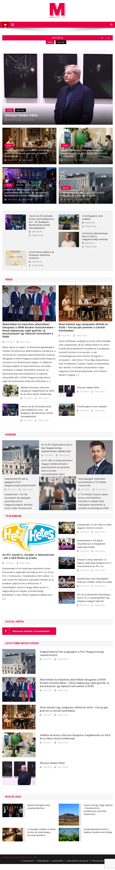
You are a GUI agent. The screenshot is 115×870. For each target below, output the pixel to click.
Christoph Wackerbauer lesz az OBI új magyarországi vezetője (95, 236)
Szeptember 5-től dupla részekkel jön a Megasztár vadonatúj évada (91, 543)
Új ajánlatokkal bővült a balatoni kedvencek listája (98, 831)
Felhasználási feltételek (102, 861)
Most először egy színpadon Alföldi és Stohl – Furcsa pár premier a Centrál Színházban (63, 44)
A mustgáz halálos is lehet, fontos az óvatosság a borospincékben (41, 832)
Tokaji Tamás (28, 120)
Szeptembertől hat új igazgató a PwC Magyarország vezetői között (83, 194)
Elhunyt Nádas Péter (21, 115)
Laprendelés (57, 861)
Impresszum (28, 861)
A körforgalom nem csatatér (92, 217)
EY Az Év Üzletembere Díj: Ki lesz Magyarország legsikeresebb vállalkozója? (56, 448)
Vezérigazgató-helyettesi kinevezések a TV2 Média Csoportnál (92, 482)
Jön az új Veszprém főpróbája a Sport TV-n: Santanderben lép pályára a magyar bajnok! (94, 598)
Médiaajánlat (43, 861)
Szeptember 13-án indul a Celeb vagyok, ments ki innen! (94, 526)
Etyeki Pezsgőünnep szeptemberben (38, 807)
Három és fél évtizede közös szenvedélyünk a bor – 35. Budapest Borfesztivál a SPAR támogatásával (26, 192)
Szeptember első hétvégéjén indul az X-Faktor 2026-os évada (94, 580)
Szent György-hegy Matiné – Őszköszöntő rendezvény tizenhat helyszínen (98, 810)
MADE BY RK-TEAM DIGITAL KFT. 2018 (19, 857)
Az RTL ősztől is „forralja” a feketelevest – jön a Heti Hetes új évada (28, 556)
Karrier (66, 188)
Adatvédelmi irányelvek (77, 861)
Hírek (8, 44)
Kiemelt (20, 110)
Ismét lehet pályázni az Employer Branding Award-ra (41, 255)
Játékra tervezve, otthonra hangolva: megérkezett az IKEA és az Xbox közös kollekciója (84, 153)
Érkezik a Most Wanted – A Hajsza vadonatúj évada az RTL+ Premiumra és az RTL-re (94, 563)
